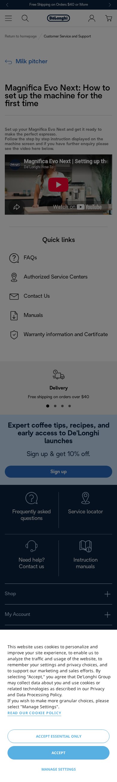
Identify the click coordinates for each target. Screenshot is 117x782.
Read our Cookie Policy (34, 712)
